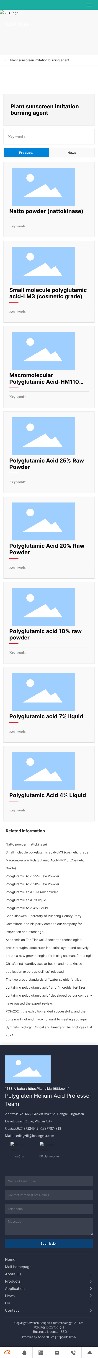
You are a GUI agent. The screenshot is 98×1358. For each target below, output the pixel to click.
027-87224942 (28, 1128)
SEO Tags (17, 23)
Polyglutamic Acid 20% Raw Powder (46, 549)
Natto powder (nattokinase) (46, 211)
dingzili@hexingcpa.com (36, 1136)
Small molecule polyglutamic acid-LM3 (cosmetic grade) (48, 293)
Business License (45, 1331)
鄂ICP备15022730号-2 (49, 1327)
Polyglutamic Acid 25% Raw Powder (46, 463)
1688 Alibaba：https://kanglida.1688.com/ (37, 1088)
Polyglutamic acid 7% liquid (46, 716)
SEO (64, 1331)
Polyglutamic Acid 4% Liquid (47, 795)
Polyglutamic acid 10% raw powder (45, 634)
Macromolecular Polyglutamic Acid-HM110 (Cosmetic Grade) (44, 382)
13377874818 (51, 1128)
